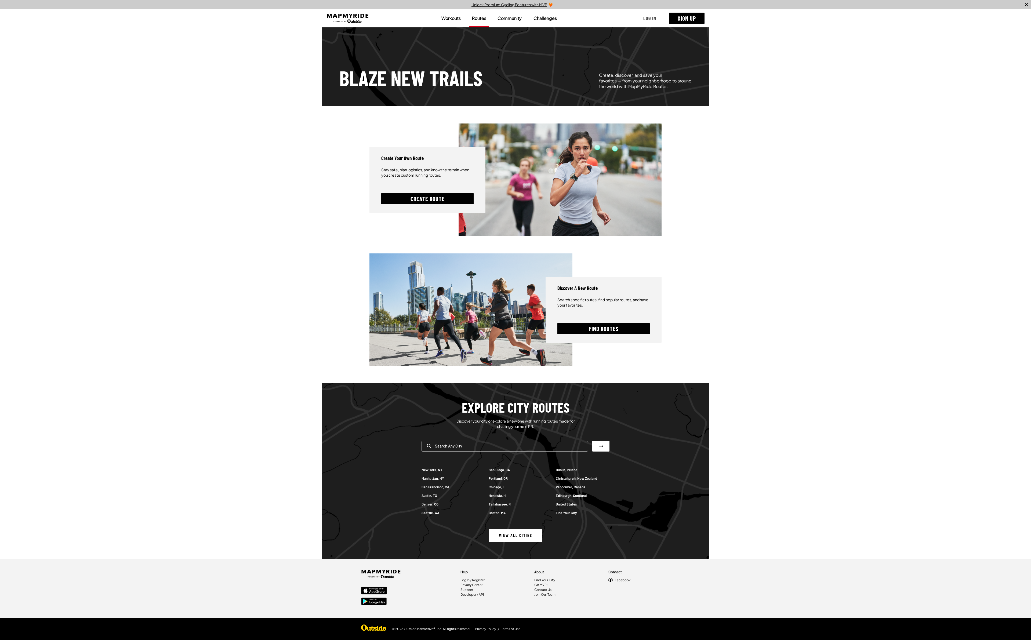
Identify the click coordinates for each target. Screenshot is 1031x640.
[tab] (451, 18)
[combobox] (505, 446)
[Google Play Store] (374, 602)
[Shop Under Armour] (373, 629)
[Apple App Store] (374, 591)
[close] (1026, 4)
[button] (650, 18)
